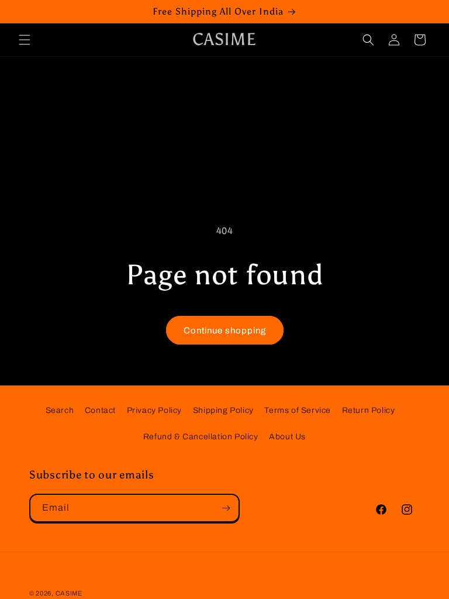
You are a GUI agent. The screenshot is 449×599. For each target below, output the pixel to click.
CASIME (69, 593)
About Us (287, 436)
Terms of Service (297, 410)
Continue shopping (225, 330)
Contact (100, 410)
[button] (24, 40)
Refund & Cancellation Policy (200, 436)
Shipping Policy (223, 410)
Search (60, 410)
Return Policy (368, 410)
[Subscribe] (226, 508)
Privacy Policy (154, 410)
